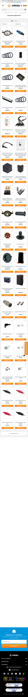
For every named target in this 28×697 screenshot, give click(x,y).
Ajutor (20, 4)
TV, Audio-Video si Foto (8, 12)
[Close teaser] (24, 355)
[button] (26, 348)
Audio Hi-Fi (16, 12)
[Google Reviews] (20, 679)
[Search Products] (25, 9)
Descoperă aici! (18, 2)
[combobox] (14, 9)
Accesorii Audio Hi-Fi (23, 12)
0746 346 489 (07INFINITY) (15, 667)
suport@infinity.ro (15, 669)
